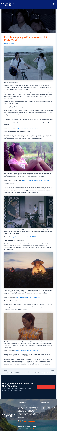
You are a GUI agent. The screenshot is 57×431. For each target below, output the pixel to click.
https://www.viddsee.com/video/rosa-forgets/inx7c (26, 350)
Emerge (32, 428)
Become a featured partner (45, 387)
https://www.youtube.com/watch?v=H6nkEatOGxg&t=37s (35, 180)
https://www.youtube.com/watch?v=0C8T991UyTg (29, 128)
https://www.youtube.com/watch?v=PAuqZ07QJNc (24, 237)
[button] (53, 4)
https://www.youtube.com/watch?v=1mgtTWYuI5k (27, 297)
